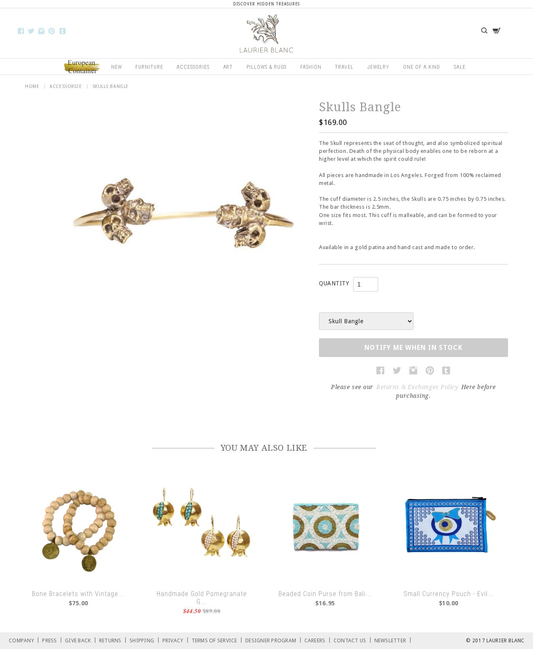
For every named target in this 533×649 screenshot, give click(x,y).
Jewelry (378, 67)
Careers (317, 640)
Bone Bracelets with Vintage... (78, 594)
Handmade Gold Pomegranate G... (202, 598)
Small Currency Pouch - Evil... (448, 594)
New (116, 67)
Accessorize (66, 86)
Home (32, 86)
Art (228, 67)
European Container (82, 67)
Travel (344, 67)
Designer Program (273, 640)
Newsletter (393, 640)
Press (52, 640)
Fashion (310, 67)
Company (24, 640)
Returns (113, 640)
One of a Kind (421, 67)
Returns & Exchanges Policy (417, 387)
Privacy (175, 640)
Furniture (149, 67)
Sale (460, 67)
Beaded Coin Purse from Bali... (325, 594)
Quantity (334, 283)
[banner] (266, 33)
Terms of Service (217, 640)
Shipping (145, 640)
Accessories (193, 67)
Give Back (81, 640)
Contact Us (353, 640)
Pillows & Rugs (266, 67)
